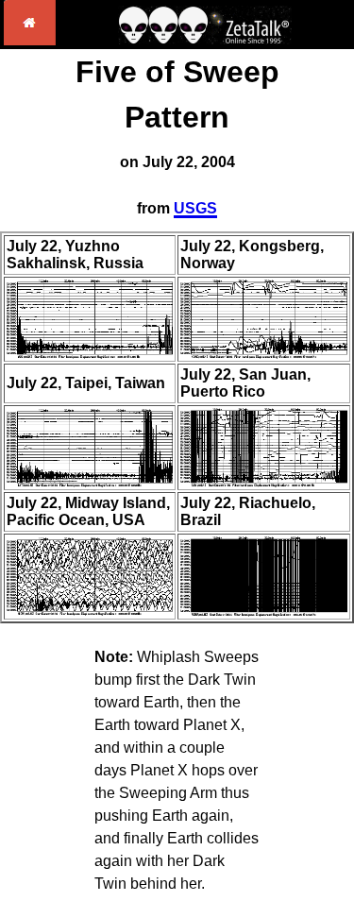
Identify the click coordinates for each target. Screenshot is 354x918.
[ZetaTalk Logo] (205, 39)
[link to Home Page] (30, 40)
